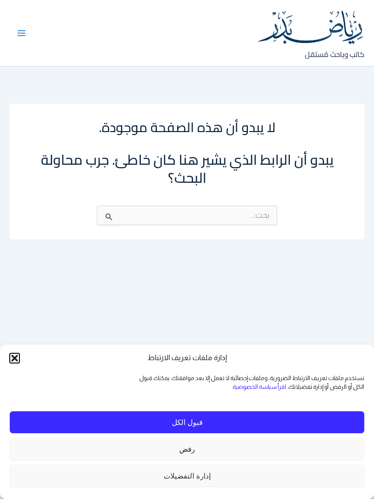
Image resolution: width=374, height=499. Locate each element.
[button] (14, 358)
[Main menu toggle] (22, 33)
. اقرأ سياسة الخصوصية (260, 387)
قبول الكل (187, 422)
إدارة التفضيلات (187, 476)
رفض (187, 449)
